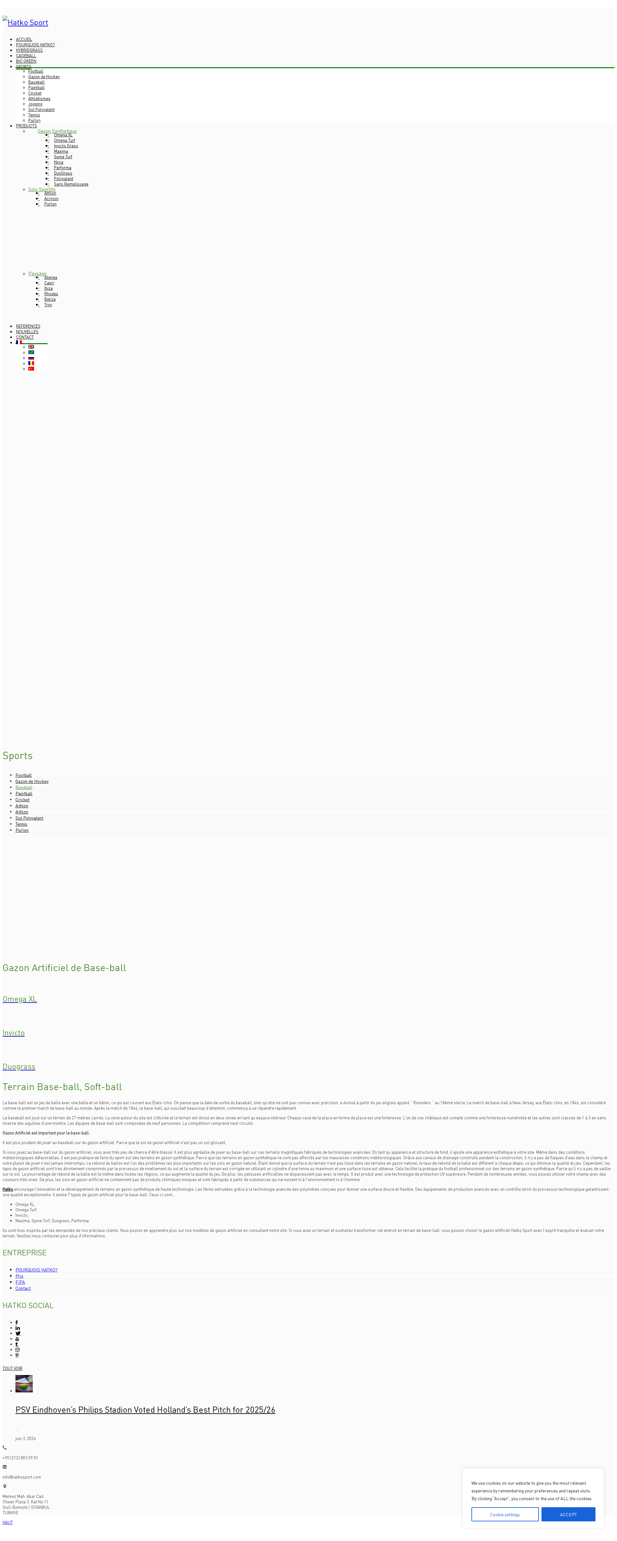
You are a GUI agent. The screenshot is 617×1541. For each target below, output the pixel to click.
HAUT (8, 1522)
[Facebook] (16, 1322)
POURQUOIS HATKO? (36, 1269)
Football (23, 775)
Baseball (23, 787)
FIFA (20, 1282)
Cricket (22, 799)
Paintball (23, 793)
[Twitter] (18, 1333)
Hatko (8, 1189)
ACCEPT (568, 1514)
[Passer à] (20, 342)
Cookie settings (505, 1514)
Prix (19, 1276)
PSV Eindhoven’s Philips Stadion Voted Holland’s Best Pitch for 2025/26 (145, 1409)
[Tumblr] (16, 1344)
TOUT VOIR (12, 1368)
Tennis (21, 824)
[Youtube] (17, 1338)
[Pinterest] (17, 1355)
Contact (23, 1288)
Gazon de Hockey (32, 781)
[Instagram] (17, 1349)
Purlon (22, 830)
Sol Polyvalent (29, 818)
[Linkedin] (17, 1327)
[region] (533, 1498)
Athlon (21, 805)
